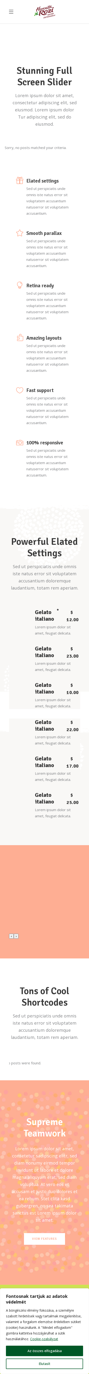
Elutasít (44, 1363)
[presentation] (11, 936)
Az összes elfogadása (45, 1351)
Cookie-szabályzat (44, 1339)
